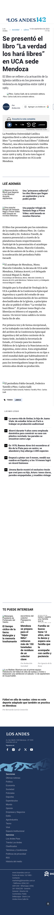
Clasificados (11, 846)
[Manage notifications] (48, 904)
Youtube (31, 749)
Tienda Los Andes (14, 842)
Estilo (8, 816)
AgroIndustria (12, 819)
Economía (10, 785)
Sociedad (15, 30)
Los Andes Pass (13, 838)
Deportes (10, 797)
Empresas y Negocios (15, 812)
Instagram (13, 749)
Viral (8, 827)
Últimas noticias (13, 778)
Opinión (9, 808)
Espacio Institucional (15, 831)
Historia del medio (14, 861)
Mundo (9, 804)
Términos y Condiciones (16, 850)
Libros (18, 400)
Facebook (7, 749)
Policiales (10, 793)
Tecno (8, 823)
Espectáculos (12, 801)
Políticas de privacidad (16, 854)
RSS (8, 857)
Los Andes (5, 30)
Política (9, 782)
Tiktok (19, 749)
